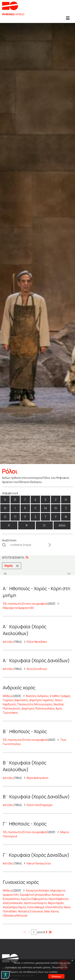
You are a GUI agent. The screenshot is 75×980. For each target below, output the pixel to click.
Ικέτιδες (8, 642)
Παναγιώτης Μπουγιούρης (34, 704)
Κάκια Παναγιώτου (39, 863)
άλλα (62, 525)
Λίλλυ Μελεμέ (35, 907)
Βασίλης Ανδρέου (37, 696)
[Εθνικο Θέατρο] (10, 958)
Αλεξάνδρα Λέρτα (14, 907)
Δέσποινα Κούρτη (35, 903)
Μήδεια (8, 696)
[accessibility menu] (5, 975)
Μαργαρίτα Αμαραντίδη (18, 608)
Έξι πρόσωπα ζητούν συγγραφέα (25, 604)
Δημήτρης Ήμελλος (41, 700)
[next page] (50, 932)
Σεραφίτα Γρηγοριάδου (35, 895)
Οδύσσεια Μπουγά (15, 915)
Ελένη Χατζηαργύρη (39, 805)
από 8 (41, 932)
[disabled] (25, 932)
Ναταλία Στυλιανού (30, 911)
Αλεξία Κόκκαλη (13, 903)
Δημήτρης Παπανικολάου (38, 708)
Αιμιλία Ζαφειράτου (34, 899)
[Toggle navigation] (67, 19)
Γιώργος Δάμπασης (15, 700)
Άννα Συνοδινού (37, 669)
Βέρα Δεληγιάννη (37, 778)
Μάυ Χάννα (51, 911)
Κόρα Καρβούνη (59, 899)
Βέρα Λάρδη (56, 903)
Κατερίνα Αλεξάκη (37, 890)
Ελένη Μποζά (54, 907)
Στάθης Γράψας (60, 696)
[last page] (46, 932)
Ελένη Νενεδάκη (37, 642)
